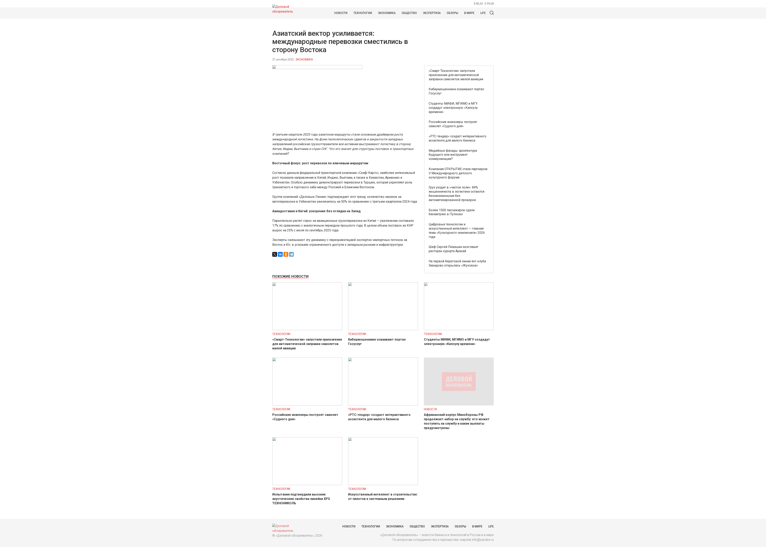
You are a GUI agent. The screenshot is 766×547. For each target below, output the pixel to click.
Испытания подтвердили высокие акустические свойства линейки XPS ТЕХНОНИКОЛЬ (301, 498)
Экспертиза (432, 13)
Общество (409, 13)
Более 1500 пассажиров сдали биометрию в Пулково (452, 212)
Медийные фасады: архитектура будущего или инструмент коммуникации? (453, 155)
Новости (340, 13)
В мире (469, 13)
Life (483, 13)
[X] (274, 254)
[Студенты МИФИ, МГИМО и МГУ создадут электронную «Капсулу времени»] (459, 329)
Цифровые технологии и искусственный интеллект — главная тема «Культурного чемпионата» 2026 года (457, 230)
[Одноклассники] (285, 254)
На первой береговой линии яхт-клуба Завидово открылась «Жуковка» (457, 263)
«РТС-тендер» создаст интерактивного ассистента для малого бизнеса (457, 138)
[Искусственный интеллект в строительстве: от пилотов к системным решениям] (383, 484)
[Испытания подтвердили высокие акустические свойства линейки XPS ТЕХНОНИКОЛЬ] (307, 484)
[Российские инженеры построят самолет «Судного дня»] (307, 404)
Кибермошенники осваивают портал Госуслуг (456, 91)
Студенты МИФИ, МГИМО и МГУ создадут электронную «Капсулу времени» (453, 108)
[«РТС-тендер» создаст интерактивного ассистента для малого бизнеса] (383, 404)
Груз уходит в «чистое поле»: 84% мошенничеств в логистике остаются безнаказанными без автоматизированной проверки (456, 193)
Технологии (362, 13)
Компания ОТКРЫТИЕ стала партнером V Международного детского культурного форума (458, 173)
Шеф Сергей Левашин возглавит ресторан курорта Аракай (453, 249)
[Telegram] (291, 254)
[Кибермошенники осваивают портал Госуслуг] (383, 329)
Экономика (387, 13)
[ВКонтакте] (280, 254)
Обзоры (452, 13)
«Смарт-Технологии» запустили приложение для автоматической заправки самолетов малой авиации (456, 75)
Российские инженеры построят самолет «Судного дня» (453, 124)
